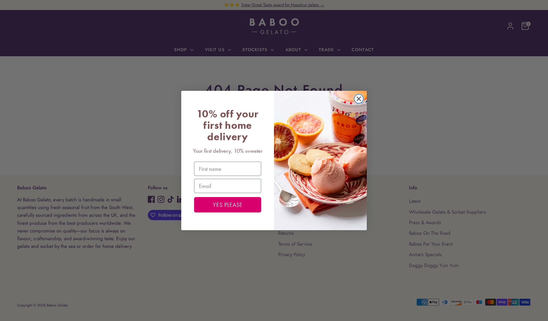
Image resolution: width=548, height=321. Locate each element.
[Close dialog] (358, 98)
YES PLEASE (228, 204)
